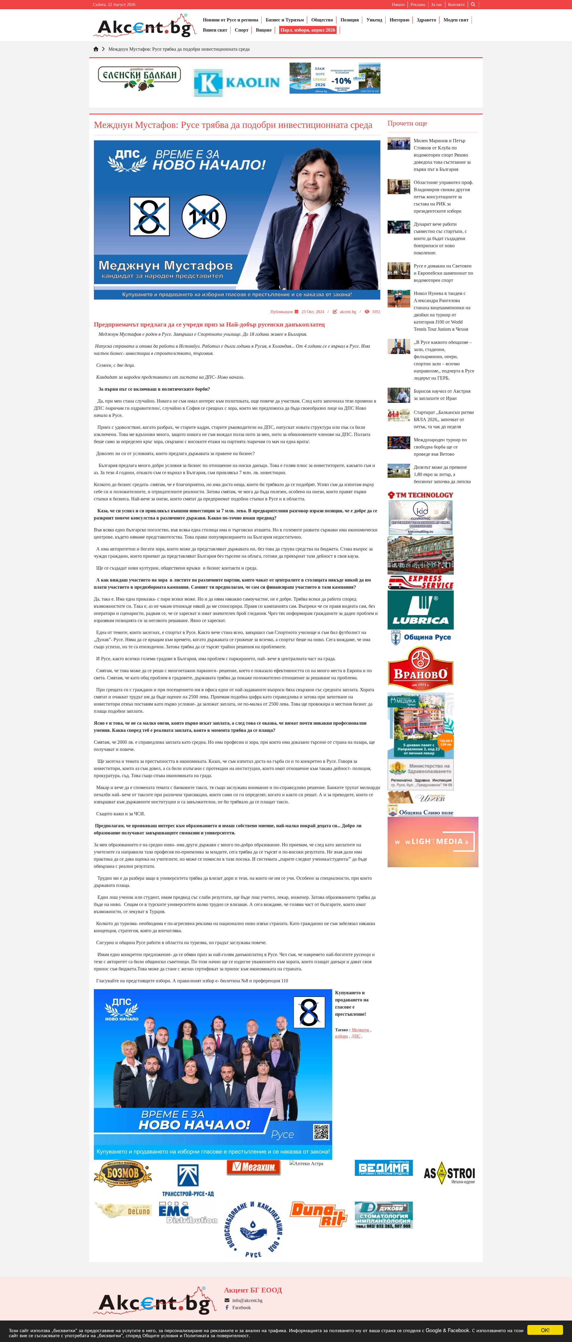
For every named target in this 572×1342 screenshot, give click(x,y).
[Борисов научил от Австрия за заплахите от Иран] (399, 394)
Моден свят (456, 19)
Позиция (350, 19)
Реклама (418, 4)
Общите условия (160, 1335)
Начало (398, 4)
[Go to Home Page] (96, 49)
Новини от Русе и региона (230, 19)
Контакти (456, 4)
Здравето (426, 19)
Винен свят (215, 30)
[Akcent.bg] (145, 25)
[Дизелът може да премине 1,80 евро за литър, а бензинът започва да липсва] (399, 470)
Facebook (240, 1307)
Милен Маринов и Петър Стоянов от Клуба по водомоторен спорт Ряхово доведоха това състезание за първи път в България (442, 155)
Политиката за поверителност (216, 1335)
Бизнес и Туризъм (285, 19)
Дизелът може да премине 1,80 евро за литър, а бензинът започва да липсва (442, 474)
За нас (436, 4)
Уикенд (374, 19)
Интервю (399, 19)
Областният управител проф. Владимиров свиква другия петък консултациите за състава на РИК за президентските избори (443, 197)
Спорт (241, 30)
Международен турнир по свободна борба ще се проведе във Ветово (440, 447)
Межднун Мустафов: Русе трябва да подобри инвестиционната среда (179, 49)
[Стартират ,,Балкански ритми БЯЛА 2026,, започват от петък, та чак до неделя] (399, 414)
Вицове (264, 30)
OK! (545, 1330)
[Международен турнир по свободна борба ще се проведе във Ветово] (399, 442)
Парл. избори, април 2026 (308, 30)
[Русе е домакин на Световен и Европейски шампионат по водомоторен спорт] (399, 270)
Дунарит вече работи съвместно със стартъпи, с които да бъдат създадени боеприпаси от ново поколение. (440, 238)
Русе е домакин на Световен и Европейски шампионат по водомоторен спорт (443, 273)
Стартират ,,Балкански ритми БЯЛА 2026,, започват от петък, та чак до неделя (444, 419)
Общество (322, 19)
